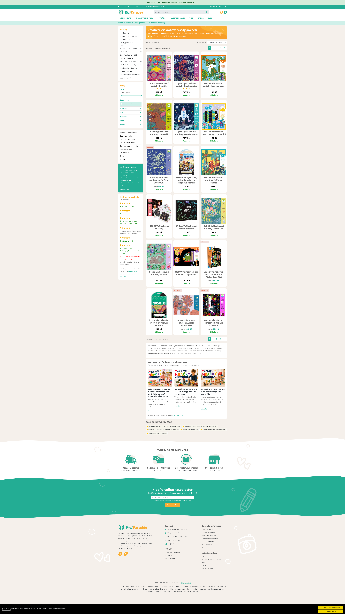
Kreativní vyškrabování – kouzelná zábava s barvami (163, 426)
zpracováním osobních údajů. (182, 500)
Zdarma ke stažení (208, 569)
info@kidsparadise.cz (156, 7)
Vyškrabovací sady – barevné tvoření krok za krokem (200, 426)
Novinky (200, 18)
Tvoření (162, 18)
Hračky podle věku (144, 18)
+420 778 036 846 (173, 540)
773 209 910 (125, 7)
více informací (186, 582)
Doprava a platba (126, 136)
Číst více (151, 411)
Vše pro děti (125, 18)
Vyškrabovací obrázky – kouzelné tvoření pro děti (163, 430)
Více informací (6, 610)
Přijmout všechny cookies (331, 607)
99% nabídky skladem (129, 170)
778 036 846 (138, 7)
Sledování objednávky (173, 552)
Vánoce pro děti (125, 78)
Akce (191, 18)
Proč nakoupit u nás (127, 143)
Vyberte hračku (178, 18)
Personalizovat (331, 611)
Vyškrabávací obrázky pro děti (157, 433)
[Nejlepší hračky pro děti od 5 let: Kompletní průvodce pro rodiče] (213, 378)
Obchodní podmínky (127, 139)
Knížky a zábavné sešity (128, 48)
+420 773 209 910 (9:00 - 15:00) (178, 536)
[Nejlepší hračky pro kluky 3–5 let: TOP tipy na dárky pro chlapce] (186, 378)
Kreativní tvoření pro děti (129, 36)
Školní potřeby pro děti (128, 55)
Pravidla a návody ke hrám (211, 559)
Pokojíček (123, 52)
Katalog (123, 29)
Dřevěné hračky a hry (127, 39)
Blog (210, 18)
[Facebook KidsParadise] (120, 554)
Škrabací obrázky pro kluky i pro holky (213, 430)
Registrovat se (170, 558)
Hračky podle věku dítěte (127, 44)
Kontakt (123, 159)
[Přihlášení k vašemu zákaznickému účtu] (221, 12)
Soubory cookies (126, 149)
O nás (122, 156)
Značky (204, 566)
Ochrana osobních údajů (129, 146)
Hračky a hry (124, 33)
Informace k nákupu (217, 7)
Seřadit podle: (201, 42)
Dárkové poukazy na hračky (130, 75)
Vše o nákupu (125, 153)
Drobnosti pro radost (127, 71)
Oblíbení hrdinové (126, 58)
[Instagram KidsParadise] (125, 554)
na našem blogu (178, 415)
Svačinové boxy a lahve (128, 61)
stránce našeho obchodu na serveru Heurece (129, 274)
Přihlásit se (168, 555)
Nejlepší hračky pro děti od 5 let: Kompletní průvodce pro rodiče (213, 391)
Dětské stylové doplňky (128, 68)
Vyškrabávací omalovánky (190, 430)
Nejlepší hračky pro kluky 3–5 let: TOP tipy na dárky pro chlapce (185, 391)
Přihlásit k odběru (172, 505)
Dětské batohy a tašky (128, 65)
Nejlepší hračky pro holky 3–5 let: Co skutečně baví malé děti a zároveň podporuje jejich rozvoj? (159, 393)
